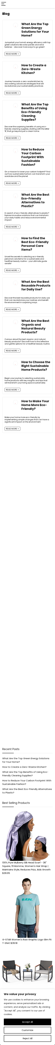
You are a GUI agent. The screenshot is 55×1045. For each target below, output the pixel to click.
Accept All (27, 1021)
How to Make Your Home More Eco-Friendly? (35, 405)
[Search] (50, 4)
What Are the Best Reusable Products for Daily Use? (35, 285)
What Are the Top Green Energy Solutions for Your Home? (35, 30)
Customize (27, 1030)
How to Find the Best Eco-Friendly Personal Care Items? (35, 244)
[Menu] (3, 4)
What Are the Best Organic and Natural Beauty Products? (35, 326)
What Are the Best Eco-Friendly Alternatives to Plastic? (35, 200)
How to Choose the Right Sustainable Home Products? (35, 366)
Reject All (27, 1038)
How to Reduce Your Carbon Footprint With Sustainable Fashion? (32, 157)
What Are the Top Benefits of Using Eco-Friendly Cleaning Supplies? (34, 112)
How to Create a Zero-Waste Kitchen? (33, 69)
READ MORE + (12, 53)
